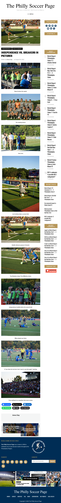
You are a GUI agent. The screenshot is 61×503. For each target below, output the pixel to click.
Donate (8, 497)
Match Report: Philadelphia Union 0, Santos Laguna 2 (52, 123)
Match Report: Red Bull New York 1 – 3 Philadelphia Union (51, 149)
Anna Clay (9, 59)
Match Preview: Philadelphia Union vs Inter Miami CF (51, 163)
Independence (6, 48)
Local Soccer (51, 497)
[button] (30, 14)
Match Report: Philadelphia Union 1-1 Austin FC (52, 111)
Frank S (46, 244)
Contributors (35, 497)
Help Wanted (43, 497)
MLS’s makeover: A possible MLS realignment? (52, 174)
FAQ (25, 497)
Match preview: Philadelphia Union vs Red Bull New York (50, 211)
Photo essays (17, 48)
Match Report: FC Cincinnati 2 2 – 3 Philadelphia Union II (49, 190)
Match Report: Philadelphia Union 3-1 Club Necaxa (51, 136)
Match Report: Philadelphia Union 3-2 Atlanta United (51, 59)
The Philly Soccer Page (30, 5)
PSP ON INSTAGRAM (30, 478)
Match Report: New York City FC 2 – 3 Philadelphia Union (51, 72)
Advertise (19, 497)
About (28, 497)
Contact (14, 497)
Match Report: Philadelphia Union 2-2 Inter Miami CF (52, 86)
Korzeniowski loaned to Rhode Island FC (50, 204)
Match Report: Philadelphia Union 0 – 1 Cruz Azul (52, 98)
